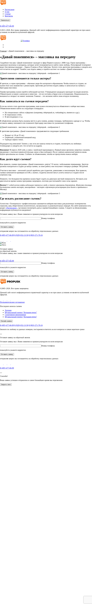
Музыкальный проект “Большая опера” (21, 312)
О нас (7, 12)
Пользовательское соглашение (12, 302)
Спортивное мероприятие (15, 315)
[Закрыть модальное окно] (1, 372)
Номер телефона (48, 218)
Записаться (5, 20)
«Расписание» (11, 208)
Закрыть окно (6, 384)
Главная (3, 51)
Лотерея (8, 310)
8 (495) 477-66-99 (7, 26)
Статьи (8, 14)
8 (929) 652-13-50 (21, 235)
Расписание (9, 9)
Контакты (9, 16)
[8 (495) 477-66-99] (25, 41)
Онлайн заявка (6, 321)
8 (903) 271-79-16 (36, 235)
